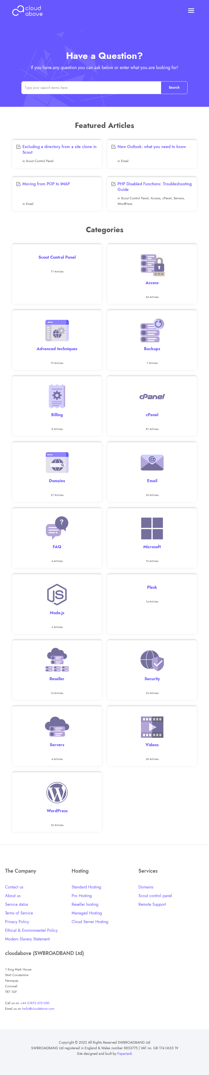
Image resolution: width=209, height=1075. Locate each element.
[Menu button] (191, 11)
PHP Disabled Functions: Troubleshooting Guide (154, 186)
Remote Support (152, 904)
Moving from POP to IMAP (46, 184)
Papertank (124, 1054)
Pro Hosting (82, 896)
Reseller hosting (85, 904)
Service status (16, 904)
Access (155, 198)
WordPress (124, 203)
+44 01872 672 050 (34, 1003)
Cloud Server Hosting (90, 922)
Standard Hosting (86, 887)
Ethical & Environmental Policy (31, 930)
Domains (145, 887)
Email (124, 161)
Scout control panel (155, 896)
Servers (179, 198)
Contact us (14, 887)
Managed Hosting (87, 913)
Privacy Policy (17, 922)
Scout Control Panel (40, 161)
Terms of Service (19, 913)
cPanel (167, 198)
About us (12, 896)
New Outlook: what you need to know (151, 147)
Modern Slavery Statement (27, 939)
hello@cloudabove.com (38, 1008)
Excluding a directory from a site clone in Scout (59, 149)
